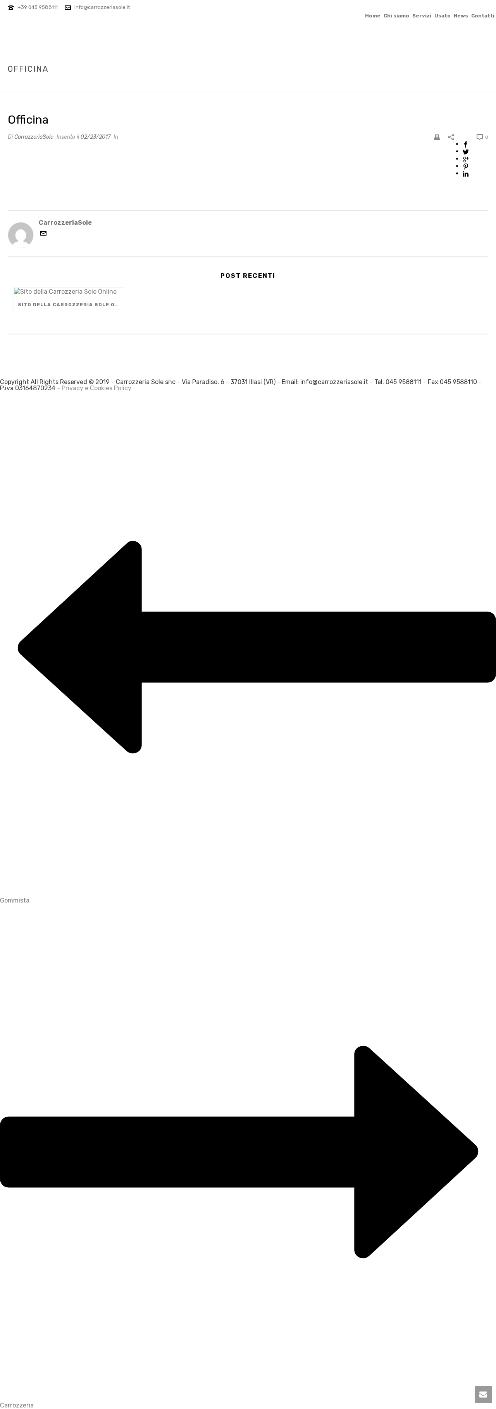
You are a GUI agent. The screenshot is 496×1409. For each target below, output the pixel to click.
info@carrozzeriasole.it (102, 7)
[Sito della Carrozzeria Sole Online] (69, 291)
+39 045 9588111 (37, 7)
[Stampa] (437, 136)
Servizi (421, 15)
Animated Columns (433, 85)
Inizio (396, 85)
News (461, 15)
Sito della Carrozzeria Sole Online (71, 304)
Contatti (482, 15)
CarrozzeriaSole (33, 137)
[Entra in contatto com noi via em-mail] (43, 234)
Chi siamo (396, 15)
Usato (442, 15)
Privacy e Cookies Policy (96, 388)
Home (373, 15)
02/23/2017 (95, 137)
